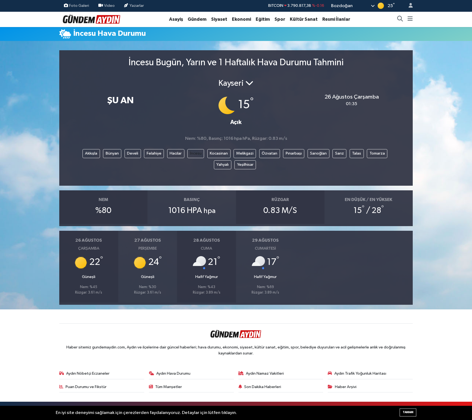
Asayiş (176, 19)
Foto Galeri (79, 6)
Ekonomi (241, 19)
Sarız (339, 153)
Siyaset (219, 19)
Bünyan (112, 153)
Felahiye (154, 153)
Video (109, 6)
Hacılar (176, 153)
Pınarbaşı (294, 153)
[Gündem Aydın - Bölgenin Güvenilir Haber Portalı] (91, 18)
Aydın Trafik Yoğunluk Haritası (360, 373)
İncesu (196, 153)
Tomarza (377, 153)
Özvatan (269, 153)
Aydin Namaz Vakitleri (265, 373)
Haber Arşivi (345, 387)
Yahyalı (222, 164)
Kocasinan (219, 153)
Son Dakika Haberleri (262, 387)
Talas (356, 153)
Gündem (197, 19)
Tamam (408, 412)
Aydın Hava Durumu (173, 373)
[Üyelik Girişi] (408, 6)
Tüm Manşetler (168, 387)
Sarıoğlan (318, 153)
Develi (132, 153)
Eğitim (263, 19)
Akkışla (91, 153)
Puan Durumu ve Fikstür (86, 387)
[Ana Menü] (410, 19)
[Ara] (400, 19)
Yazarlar (136, 6)
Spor (280, 19)
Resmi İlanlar (336, 19)
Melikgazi (244, 153)
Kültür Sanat (304, 19)
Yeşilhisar (245, 164)
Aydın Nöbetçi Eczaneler (88, 373)
